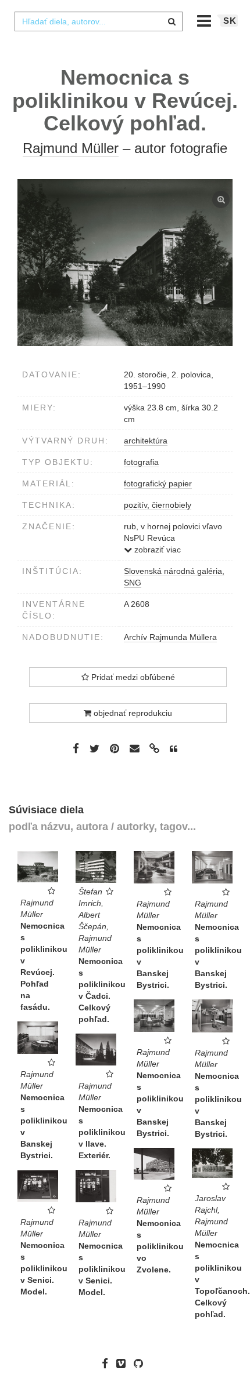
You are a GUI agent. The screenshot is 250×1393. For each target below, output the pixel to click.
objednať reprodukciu (131, 713)
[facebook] (108, 1363)
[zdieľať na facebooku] (76, 748)
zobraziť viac (156, 549)
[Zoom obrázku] (125, 262)
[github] (141, 1363)
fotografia (141, 462)
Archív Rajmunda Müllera (170, 637)
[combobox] (98, 21)
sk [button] (230, 21)
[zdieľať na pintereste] (114, 748)
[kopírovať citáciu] (173, 749)
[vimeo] (123, 1363)
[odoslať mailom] (134, 748)
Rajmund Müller (71, 148)
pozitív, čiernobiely (157, 505)
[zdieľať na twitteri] (94, 748)
